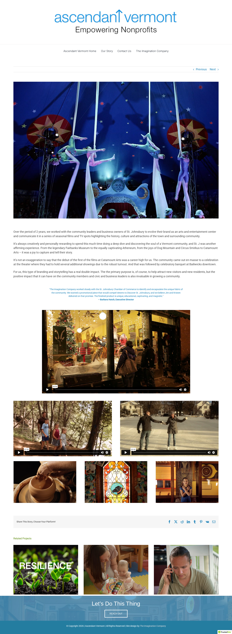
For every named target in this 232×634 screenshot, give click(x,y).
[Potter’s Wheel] (45, 462)
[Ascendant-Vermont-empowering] (116, 7)
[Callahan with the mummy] (187, 462)
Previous (201, 69)
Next (213, 69)
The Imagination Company (153, 626)
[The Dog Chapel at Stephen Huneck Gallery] (116, 462)
